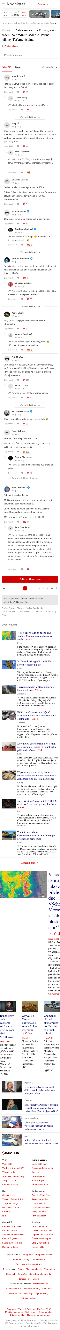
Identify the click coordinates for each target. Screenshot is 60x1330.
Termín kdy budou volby (13, 1176)
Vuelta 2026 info (39, 1164)
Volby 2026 (7, 1164)
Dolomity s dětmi (10, 1247)
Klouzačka (22, 1274)
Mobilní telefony (40, 1283)
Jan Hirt (35, 1172)
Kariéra (40, 1309)
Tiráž (48, 1309)
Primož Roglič (38, 1180)
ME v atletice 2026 (10, 1207)
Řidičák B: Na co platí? (42, 1238)
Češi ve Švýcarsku (10, 1238)
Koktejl (20, 783)
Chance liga (7, 1195)
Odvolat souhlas (17, 1315)
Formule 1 (7, 1211)
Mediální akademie (14, 1312)
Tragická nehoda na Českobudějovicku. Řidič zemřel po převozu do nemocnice (36, 835)
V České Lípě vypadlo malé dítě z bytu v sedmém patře (34, 662)
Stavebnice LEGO (14, 1288)
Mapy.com (28, 1254)
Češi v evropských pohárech (29, 1264)
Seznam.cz (43, 4)
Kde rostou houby (21, 1259)
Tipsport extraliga (10, 1203)
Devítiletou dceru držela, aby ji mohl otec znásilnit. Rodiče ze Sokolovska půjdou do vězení (36, 747)
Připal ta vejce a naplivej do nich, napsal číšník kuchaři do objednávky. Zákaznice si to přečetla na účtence (37, 775)
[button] (9, 635)
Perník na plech (39, 1216)
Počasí (20, 643)
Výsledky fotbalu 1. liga (12, 1199)
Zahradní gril (24, 1279)
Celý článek (53, 993)
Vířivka (36, 1279)
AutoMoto (21, 723)
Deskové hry (15, 1293)
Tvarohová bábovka (41, 1207)
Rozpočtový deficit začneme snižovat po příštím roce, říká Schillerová (7, 1026)
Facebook (11, 1309)
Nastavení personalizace (38, 1315)
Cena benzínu (38, 1259)
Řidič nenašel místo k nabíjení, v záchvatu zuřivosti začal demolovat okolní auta (36, 715)
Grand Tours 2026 (40, 1184)
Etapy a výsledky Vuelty (42, 1168)
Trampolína (49, 1269)
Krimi (19, 668)
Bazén (21, 1269)
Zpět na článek (11, 45)
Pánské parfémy (28, 1298)
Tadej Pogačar (38, 1176)
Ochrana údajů (46, 1312)
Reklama (31, 1309)
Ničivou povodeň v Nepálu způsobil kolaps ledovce (36, 688)
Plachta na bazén (34, 1269)
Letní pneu (47, 1288)
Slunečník (10, 1274)
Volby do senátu (9, 1180)
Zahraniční (21, 694)
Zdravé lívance (38, 1203)
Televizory (27, 1293)
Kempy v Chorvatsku (11, 1226)
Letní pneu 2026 (39, 1226)
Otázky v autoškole (40, 1243)
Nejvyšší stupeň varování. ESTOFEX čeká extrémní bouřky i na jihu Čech (37, 802)
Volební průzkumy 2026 (13, 1168)
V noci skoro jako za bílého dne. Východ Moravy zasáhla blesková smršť (34, 636)
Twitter (21, 1309)
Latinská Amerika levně (13, 1243)
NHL (4, 1216)
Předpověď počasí (43, 1254)
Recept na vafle (39, 1211)
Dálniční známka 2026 (42, 1230)
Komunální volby (10, 1184)
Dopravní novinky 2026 (42, 1234)
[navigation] (3, 4)
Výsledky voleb (9, 1172)
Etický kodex (31, 1312)
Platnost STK (38, 1247)
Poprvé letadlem (9, 1230)
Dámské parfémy (32, 1288)
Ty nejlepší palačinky (41, 1195)
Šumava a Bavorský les (13, 1234)
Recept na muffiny (40, 1199)
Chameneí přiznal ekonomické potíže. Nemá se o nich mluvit (52, 1024)
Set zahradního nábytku (40, 1274)
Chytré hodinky (41, 1293)
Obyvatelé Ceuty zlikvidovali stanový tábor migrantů (30, 1023)
